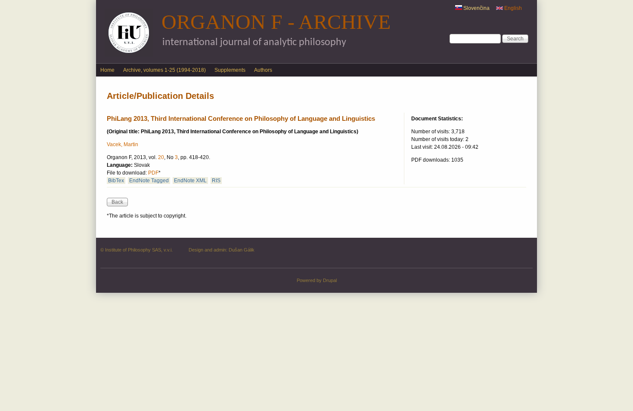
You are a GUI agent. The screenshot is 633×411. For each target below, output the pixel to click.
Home (107, 70)
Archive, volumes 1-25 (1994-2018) (164, 70)
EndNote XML (190, 181)
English (512, 8)
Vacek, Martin (122, 144)
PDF (153, 173)
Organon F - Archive (276, 21)
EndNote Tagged (149, 181)
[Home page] (129, 55)
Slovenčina (476, 8)
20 (161, 157)
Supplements (229, 70)
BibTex (116, 181)
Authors (263, 70)
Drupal (330, 280)
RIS (216, 181)
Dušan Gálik (241, 249)
